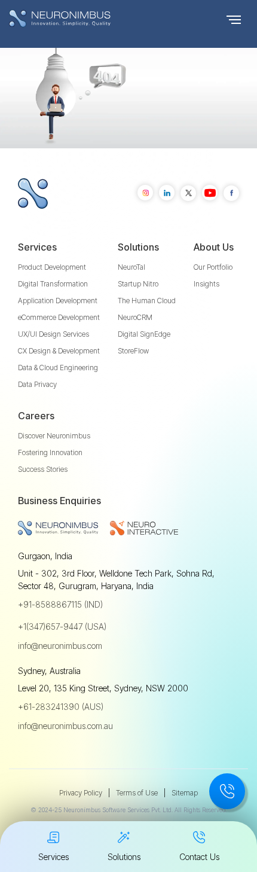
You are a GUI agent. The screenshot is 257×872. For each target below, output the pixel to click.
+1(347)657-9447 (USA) (62, 626)
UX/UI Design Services (53, 334)
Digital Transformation (53, 283)
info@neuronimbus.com (60, 646)
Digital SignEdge (144, 334)
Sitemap (185, 792)
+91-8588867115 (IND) (60, 604)
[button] (233, 18)
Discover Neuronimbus (54, 435)
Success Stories (43, 469)
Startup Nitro (138, 283)
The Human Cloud (147, 300)
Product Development (52, 267)
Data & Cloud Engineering (58, 367)
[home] (83, 19)
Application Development (57, 300)
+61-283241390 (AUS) (60, 707)
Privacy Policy (80, 792)
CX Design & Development (59, 350)
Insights (206, 283)
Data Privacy (37, 384)
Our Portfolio (213, 267)
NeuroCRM (135, 317)
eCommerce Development (59, 317)
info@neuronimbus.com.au (65, 726)
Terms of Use (137, 792)
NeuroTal (131, 267)
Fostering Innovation (50, 452)
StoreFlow (133, 350)
